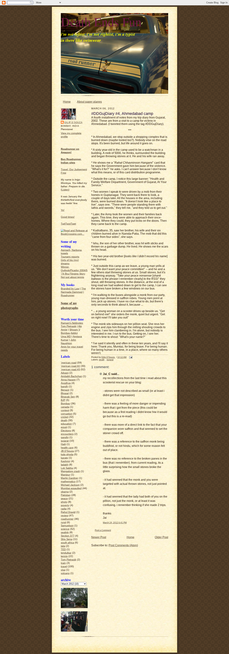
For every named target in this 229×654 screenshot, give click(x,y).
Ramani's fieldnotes (72, 323)
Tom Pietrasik (68, 326)
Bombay (65, 333)
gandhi (65, 437)
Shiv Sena (66, 539)
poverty (65, 505)
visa (63, 570)
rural (63, 522)
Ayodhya (66, 383)
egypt (64, 427)
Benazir (65, 390)
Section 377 (67, 535)
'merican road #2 (70, 366)
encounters (67, 434)
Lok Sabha (67, 468)
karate (64, 457)
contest (65, 410)
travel (64, 566)
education (66, 423)
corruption (66, 413)
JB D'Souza (67, 451)
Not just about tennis (72, 277)
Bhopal (65, 393)
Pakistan (65, 495)
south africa (67, 542)
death (64, 420)
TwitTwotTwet (68, 223)
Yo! (62, 210)
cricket (64, 417)
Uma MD (66, 336)
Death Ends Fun (101, 21)
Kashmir (65, 461)
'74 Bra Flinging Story (73, 273)
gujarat (65, 440)
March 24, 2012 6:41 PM (115, 522)
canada (65, 407)
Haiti (63, 444)
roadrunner (67, 519)
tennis (64, 556)
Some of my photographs (69, 305)
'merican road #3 (70, 369)
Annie (64, 329)
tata (63, 546)
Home (67, 101)
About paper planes (89, 101)
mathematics (68, 481)
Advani (65, 373)
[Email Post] (130, 357)
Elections (66, 430)
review (64, 515)
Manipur (65, 474)
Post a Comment (103, 530)
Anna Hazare (68, 379)
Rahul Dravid (68, 512)
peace (64, 498)
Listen (65, 189)
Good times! (68, 217)
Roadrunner (67, 295)
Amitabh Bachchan (71, 376)
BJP (63, 400)
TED (63, 549)
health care (67, 447)
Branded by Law (70, 288)
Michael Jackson (70, 485)
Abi (80, 326)
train (63, 563)
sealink (65, 532)
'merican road (68, 362)
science (65, 529)
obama (65, 491)
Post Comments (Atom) (123, 545)
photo (64, 502)
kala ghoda (67, 454)
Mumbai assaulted (71, 488)
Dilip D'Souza (73, 122)
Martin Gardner (69, 478)
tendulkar (66, 552)
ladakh (64, 464)
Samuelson (67, 525)
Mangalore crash (70, 471)
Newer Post (98, 537)
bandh (64, 386)
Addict (74, 333)
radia (64, 508)
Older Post (161, 537)
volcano (65, 573)
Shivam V (74, 329)
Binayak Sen (68, 396)
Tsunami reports (70, 256)
